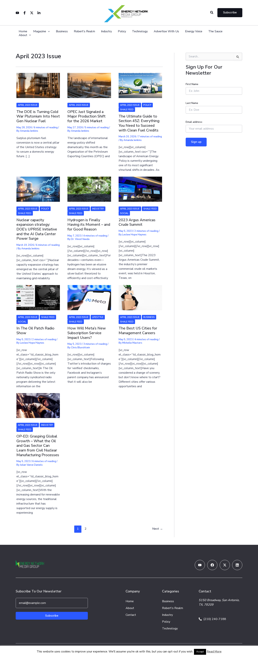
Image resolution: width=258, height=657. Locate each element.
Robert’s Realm (84, 31)
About (23, 35)
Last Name (192, 103)
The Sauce (215, 31)
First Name (192, 84)
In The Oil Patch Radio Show (35, 330)
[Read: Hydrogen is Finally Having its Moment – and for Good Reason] (89, 187)
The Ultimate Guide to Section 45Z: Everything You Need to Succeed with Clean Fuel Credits (139, 123)
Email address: (194, 122)
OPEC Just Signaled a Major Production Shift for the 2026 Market (86, 116)
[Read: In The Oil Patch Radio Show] (38, 295)
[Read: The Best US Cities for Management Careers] (140, 295)
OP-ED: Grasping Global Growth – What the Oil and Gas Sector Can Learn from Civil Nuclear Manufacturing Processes (37, 445)
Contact (131, 615)
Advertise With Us (166, 31)
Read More (214, 651)
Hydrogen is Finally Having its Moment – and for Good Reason (88, 224)
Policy (122, 31)
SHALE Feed (127, 109)
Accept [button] (200, 651)
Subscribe (51, 616)
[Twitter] (31, 13)
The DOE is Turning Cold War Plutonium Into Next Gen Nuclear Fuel (38, 116)
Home (23, 31)
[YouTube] (17, 13)
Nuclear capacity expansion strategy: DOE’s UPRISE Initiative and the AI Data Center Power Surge (36, 229)
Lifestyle (97, 317)
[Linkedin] (39, 13)
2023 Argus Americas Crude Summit (137, 222)
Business (62, 31)
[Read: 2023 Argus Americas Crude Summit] (140, 187)
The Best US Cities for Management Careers (138, 330)
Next (157, 529)
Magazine (39, 31)
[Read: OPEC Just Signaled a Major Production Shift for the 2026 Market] (89, 83)
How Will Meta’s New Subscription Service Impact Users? (86, 333)
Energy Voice (193, 31)
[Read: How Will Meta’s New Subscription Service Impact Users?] (89, 295)
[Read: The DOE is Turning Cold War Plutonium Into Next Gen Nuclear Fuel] (38, 83)
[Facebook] (24, 13)
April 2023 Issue (27, 105)
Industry (106, 31)
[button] (212, 12)
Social (124, 213)
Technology (140, 31)
